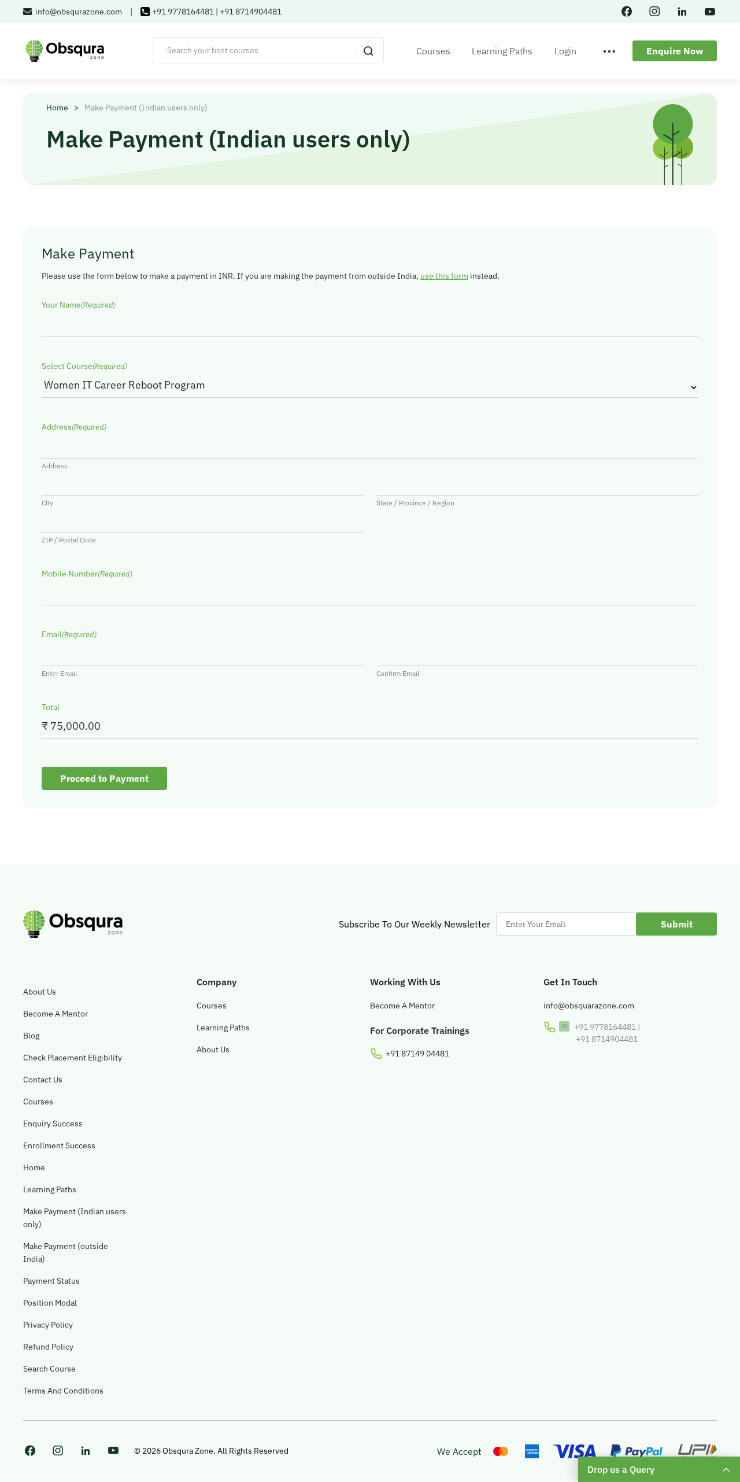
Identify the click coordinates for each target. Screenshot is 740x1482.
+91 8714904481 (251, 11)
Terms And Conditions (63, 1390)
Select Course (84, 366)
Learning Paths (502, 51)
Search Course (49, 1368)
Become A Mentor (55, 1013)
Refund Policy (48, 1346)
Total (51, 707)
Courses (433, 51)
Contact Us (42, 1079)
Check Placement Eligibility (72, 1057)
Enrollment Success (59, 1145)
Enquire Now (674, 51)
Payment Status (51, 1281)
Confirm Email (397, 673)
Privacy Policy (48, 1325)
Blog (31, 1035)
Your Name (79, 305)
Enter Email (59, 673)
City (47, 502)
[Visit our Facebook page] (30, 1451)
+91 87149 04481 (417, 1053)
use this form (444, 276)
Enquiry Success (53, 1123)
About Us (39, 991)
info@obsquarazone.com (588, 1005)
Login (565, 51)
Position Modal (50, 1303)
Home (57, 107)
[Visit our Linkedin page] (85, 1451)
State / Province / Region (415, 502)
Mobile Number (87, 573)
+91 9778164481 (183, 11)
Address (55, 465)
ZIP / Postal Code (69, 539)
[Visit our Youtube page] (113, 1451)
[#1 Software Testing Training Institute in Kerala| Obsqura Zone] (64, 51)
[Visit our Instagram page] (58, 1451)
